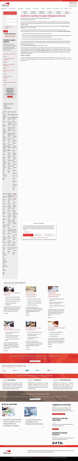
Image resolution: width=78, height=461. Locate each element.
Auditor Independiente (54, 336)
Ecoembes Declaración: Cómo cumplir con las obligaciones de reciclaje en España (12, 422)
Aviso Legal (46, 237)
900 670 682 (10, 36)
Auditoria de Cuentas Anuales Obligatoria (12, 299)
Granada (22, 0)
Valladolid (60, 0)
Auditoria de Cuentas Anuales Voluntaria (12, 301)
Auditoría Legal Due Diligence (55, 334)
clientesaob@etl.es (23, 60)
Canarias (16, 0)
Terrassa (53, 0)
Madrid (29, 0)
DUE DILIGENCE (13, 82)
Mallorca (32, 0)
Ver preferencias (48, 235)
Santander (42, 0)
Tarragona (49, 0)
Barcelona (7, 0)
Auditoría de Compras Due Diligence (56, 332)
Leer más (10, 96)
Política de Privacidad (40, 237)
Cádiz (13, 0)
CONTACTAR (55, 429)
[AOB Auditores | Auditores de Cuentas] (8, 4)
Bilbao (10, 0)
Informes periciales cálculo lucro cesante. (35, 332)
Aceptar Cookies (27, 235)
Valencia (56, 0)
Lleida (26, 0)
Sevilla (46, 0)
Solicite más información (35, 361)
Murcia (35, 0)
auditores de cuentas (67, 57)
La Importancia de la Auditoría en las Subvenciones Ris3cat (34, 422)
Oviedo (38, 0)
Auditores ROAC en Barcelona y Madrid (12, 297)
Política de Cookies (33, 237)
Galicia (20, 0)
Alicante (3, 0)
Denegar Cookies (37, 235)
